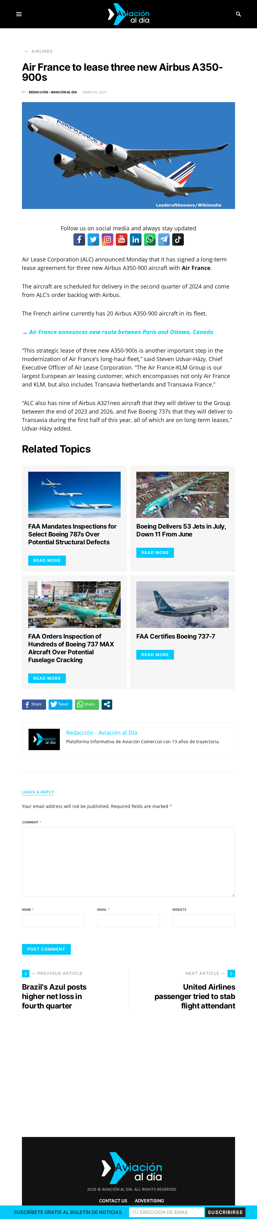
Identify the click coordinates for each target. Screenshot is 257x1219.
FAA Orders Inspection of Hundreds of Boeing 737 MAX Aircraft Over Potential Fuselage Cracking (71, 648)
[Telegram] (164, 239)
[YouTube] (121, 239)
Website (179, 909)
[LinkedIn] (135, 239)
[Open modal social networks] (107, 704)
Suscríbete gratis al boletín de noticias (68, 1212)
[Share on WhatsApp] (87, 704)
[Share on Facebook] (34, 704)
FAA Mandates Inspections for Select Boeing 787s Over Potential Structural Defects (72, 534)
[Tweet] (60, 704)
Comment (31, 822)
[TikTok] (178, 239)
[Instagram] (107, 239)
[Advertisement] (72, 1077)
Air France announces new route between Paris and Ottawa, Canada (121, 332)
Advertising (149, 1200)
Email (103, 909)
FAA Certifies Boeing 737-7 (175, 636)
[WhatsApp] (150, 239)
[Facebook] (79, 239)
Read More (47, 560)
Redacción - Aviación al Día (53, 92)
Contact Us (113, 1200)
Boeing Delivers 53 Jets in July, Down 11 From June (181, 530)
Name (28, 909)
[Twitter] (93, 239)
